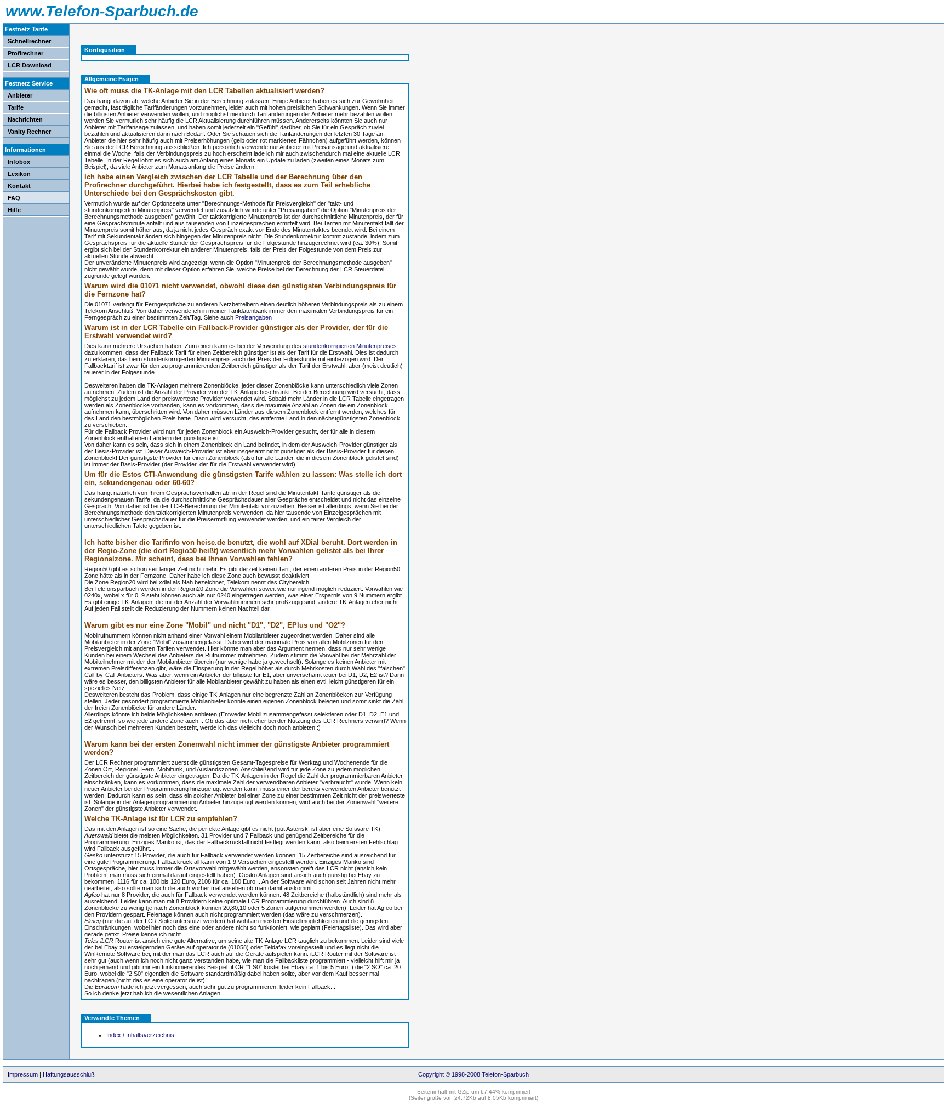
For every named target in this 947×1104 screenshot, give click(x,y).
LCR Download (30, 65)
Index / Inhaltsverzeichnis (140, 1035)
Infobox (19, 161)
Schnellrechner (29, 41)
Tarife (16, 107)
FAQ (14, 198)
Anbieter (20, 95)
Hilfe (14, 210)
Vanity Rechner (29, 131)
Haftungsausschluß (69, 1074)
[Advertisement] (469, 82)
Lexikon (19, 173)
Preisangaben (253, 317)
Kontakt (19, 186)
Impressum (23, 1074)
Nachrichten (25, 119)
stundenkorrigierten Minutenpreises (350, 346)
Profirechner (25, 53)
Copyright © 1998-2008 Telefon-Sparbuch (473, 1074)
